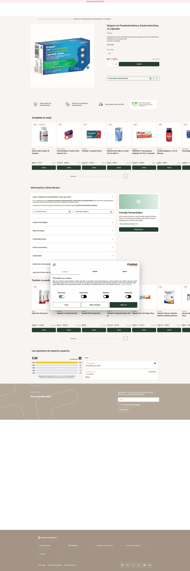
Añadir (44, 167)
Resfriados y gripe (58, 19)
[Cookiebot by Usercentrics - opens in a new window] (128, 264)
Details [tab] (95, 271)
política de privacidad (133, 404)
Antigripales (68, 19)
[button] (94, 211)
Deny (66, 305)
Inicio (39, 19)
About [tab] (125, 271)
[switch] (84, 296)
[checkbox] (118, 404)
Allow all (123, 305)
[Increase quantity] (116, 64)
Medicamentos (47, 19)
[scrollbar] (94, 176)
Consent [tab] (65, 271)
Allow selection (95, 305)
